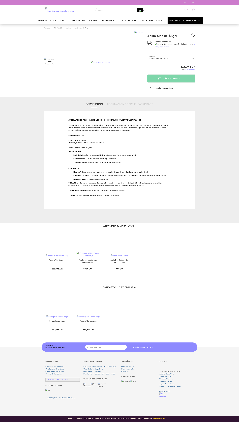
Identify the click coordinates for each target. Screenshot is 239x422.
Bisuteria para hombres (151, 20)
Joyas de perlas (165, 381)
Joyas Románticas (166, 384)
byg (62, 20)
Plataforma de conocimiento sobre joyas (99, 374)
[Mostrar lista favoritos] (186, 10)
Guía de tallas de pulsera (93, 369)
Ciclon (53, 20)
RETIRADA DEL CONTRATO (58, 380)
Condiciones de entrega (54, 369)
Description (94, 104)
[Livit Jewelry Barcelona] (60, 11)
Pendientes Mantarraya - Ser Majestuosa (88, 261)
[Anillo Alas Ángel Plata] (100, 62)
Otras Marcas (108, 20)
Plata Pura (94, 20)
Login (193, 2)
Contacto (124, 371)
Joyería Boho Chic (166, 374)
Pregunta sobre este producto (161, 88)
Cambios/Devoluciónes (54, 366)
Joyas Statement (166, 376)
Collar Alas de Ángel (57, 321)
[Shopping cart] (193, 10)
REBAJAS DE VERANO (192, 20)
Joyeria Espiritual (127, 20)
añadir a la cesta (171, 78)
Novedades (174, 20)
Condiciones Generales (54, 371)
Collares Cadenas (166, 379)
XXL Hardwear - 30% (76, 20)
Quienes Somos (127, 366)
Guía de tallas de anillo (92, 371)
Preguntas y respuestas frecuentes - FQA (99, 366)
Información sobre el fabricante (129, 104)
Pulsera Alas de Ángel (57, 260)
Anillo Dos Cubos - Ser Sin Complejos (119, 261)
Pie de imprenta (127, 369)
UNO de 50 (42, 20)
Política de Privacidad (53, 374)
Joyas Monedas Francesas (170, 386)
